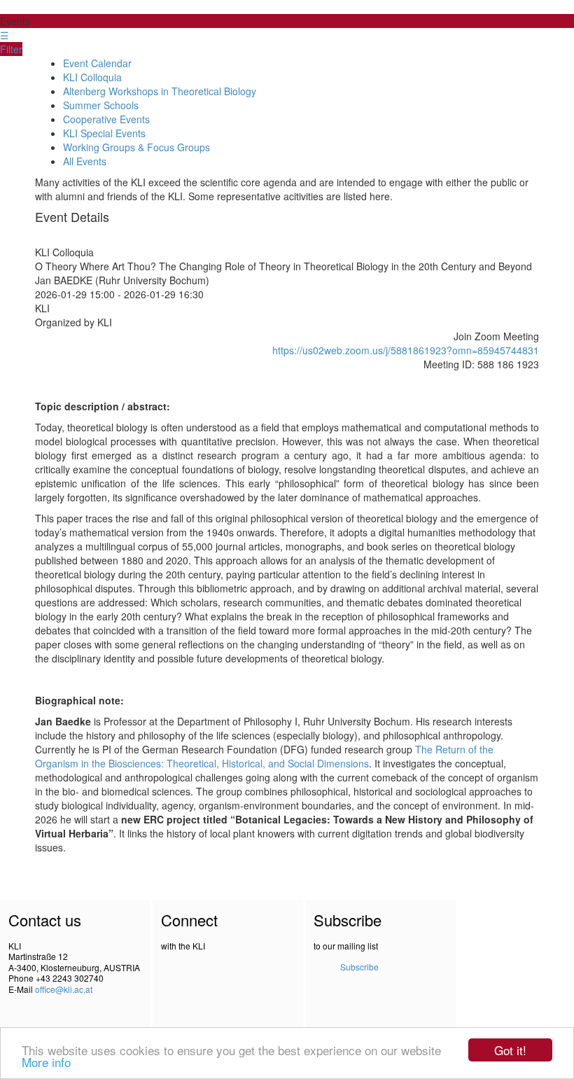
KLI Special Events (104, 133)
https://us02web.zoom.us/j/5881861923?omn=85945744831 (405, 350)
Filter (11, 49)
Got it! (510, 1050)
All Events (84, 161)
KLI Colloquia (92, 77)
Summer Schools (101, 105)
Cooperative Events (106, 119)
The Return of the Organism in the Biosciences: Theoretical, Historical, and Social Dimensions (264, 756)
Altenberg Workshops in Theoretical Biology (159, 91)
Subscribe (359, 967)
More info (46, 1062)
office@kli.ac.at (63, 989)
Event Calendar (97, 63)
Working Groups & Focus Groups (136, 147)
